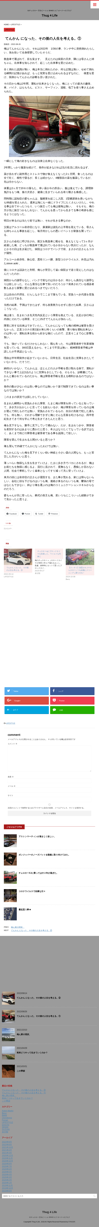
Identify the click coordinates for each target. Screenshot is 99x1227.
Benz (4, 1113)
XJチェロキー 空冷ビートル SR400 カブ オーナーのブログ (49, 1217)
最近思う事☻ (25, 909)
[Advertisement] (25, 613)
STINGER (71, 1222)
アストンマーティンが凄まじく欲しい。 (37, 836)
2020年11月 (7, 1158)
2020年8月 (7, 1164)
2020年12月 (7, 1155)
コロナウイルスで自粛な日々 (32, 891)
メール (11, 786)
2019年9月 (7, 1191)
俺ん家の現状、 (17, 927)
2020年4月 (7, 1174)
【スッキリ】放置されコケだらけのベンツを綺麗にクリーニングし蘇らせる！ (80, 570)
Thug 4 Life (49, 15)
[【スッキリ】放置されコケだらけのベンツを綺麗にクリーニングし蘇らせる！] (80, 557)
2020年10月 (7, 1161)
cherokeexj (7, 1118)
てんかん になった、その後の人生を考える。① (39, 1016)
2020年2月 (7, 1180)
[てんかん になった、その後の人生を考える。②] (18, 557)
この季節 (21, 1071)
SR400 (5, 1127)
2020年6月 (7, 1169)
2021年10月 (7, 1147)
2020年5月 (7, 1172)
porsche (5, 1125)
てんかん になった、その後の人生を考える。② (31, 930)
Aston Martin (7, 1111)
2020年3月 (7, 1177)
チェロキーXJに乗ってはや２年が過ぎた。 (38, 873)
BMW (4, 1115)
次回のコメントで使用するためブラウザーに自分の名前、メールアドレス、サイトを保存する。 (46, 808)
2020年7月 (7, 1166)
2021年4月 (7, 1150)
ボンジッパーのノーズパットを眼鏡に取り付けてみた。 (44, 855)
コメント (12, 744)
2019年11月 (7, 1185)
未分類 (5, 1132)
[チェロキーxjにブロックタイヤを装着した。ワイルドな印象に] (50, 562)
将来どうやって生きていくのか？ (32, 1053)
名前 (11, 777)
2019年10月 (7, 1188)
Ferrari (5, 1120)
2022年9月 (7, 1142)
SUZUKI (6, 1129)
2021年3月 (7, 1153)
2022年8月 (7, 1145)
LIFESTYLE (10, 723)
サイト (10, 795)
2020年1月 (7, 1183)
